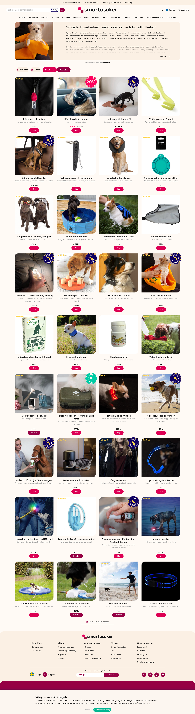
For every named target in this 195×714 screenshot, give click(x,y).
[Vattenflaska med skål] (161, 334)
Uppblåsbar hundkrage (119, 178)
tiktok (156, 674)
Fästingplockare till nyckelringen (76, 178)
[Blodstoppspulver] (118, 334)
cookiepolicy (144, 703)
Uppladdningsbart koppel (161, 480)
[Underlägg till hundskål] (118, 96)
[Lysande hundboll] (161, 516)
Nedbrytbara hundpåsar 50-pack (34, 357)
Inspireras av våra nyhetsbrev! (97, 671)
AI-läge (55, 10)
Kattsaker (64, 70)
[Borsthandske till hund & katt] (118, 214)
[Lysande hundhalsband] (161, 581)
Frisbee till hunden (118, 604)
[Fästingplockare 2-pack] (161, 96)
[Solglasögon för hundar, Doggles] (34, 214)
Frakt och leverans (66, 647)
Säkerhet (95, 17)
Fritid (86, 17)
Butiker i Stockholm (93, 658)
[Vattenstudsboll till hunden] (161, 393)
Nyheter (22, 17)
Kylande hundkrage (76, 357)
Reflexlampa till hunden (119, 416)
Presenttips (116, 17)
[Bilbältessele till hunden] (34, 155)
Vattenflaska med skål (161, 357)
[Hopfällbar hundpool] (76, 214)
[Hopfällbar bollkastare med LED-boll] (34, 516)
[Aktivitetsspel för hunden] (76, 272)
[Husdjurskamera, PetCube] (34, 393)
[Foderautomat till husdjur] (76, 457)
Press (113, 651)
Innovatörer (171, 17)
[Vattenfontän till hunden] (76, 581)
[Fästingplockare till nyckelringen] (76, 155)
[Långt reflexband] (118, 457)
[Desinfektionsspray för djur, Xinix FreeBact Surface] (118, 516)
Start (86, 62)
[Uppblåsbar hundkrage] (118, 155)
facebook (143, 674)
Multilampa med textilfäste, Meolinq (34, 296)
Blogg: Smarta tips (118, 647)
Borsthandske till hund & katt (119, 237)
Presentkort (142, 647)
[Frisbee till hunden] (118, 581)
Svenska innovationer (155, 17)
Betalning (62, 658)
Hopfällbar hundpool (76, 237)
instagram (149, 674)
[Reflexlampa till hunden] (118, 393)
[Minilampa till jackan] (34, 96)
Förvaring (66, 17)
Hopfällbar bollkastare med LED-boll (34, 539)
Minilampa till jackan (34, 119)
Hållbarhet (89, 654)
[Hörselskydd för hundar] (76, 96)
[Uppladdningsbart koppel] (161, 457)
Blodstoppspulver (119, 357)
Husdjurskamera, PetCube (34, 416)
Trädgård (55, 17)
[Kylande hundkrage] (76, 334)
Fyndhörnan (142, 658)
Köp (76, 130)
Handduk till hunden (161, 296)
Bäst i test (139, 17)
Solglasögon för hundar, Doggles (34, 237)
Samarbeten (116, 654)
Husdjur (98, 62)
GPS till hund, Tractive (119, 296)
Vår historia (89, 651)
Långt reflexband (118, 480)
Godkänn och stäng (102, 710)
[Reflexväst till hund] (161, 214)
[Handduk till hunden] (161, 272)
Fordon (105, 17)
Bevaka (34, 433)
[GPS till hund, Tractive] (118, 272)
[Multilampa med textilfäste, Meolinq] (34, 272)
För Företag (36, 651)
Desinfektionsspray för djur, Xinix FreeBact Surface (118, 540)
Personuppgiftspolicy (67, 651)
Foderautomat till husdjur (76, 480)
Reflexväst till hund (161, 237)
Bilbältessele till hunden (34, 178)
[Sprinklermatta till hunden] (34, 581)
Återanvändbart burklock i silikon (161, 178)
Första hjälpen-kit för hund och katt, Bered (76, 417)
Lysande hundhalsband (161, 604)
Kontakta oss (37, 647)
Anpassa (88, 710)
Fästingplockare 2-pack (161, 119)
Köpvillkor (62, 654)
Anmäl (111, 675)
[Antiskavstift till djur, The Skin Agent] (34, 457)
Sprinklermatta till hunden (34, 604)
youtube (162, 674)
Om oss (88, 647)
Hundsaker (49, 70)
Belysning (77, 17)
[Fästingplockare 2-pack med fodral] (76, 516)
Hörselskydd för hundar (76, 119)
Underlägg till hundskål (119, 119)
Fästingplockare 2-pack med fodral (76, 539)
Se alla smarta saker (146, 662)
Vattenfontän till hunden (76, 604)
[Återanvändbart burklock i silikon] (161, 155)
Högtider (127, 17)
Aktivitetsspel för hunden (76, 296)
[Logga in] (162, 10)
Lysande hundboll (161, 539)
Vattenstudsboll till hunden (161, 416)
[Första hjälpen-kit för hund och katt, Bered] (76, 393)
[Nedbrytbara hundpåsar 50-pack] (34, 334)
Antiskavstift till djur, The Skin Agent (34, 480)
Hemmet (44, 17)
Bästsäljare (33, 17)
